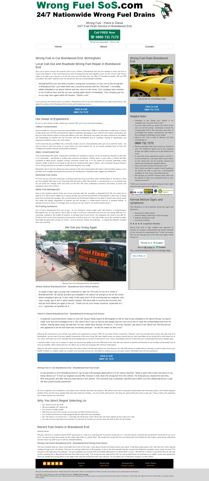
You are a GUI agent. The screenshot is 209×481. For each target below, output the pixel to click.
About (103, 46)
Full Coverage (83, 474)
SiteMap (75, 474)
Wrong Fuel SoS (127, 465)
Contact (149, 46)
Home (58, 46)
